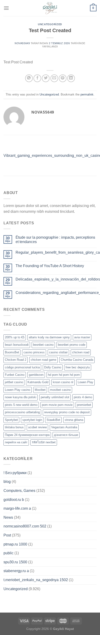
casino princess (34, 352)
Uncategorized (50, 24)
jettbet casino (14, 382)
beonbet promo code (71, 344)
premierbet (84, 405)
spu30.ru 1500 (15, 562)
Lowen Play (85, 382)
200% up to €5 (14, 337)
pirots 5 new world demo (21, 405)
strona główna (74, 420)
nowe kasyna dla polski (20, 397)
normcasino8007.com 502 (24, 526)
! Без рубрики (15, 473)
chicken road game (43, 359)
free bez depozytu (78, 367)
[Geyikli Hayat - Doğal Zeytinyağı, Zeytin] (50, 8)
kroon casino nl (63, 382)
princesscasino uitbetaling (22, 412)
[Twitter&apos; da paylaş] (46, 78)
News (8, 517)
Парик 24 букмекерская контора (27, 435)
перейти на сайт (16, 442)
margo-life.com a (17, 508)
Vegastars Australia (64, 427)
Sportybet (11, 420)
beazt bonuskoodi (17, 344)
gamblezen (36, 374)
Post (7, 535)
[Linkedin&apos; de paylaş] (71, 78)
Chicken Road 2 (15, 359)
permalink (86, 94)
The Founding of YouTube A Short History (50, 266)
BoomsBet (12, 352)
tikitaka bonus (14, 427)
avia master (82, 337)
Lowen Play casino (17, 389)
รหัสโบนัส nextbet (44, 442)
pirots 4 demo (83, 397)
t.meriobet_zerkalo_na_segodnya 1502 (35, 580)
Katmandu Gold (37, 382)
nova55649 (22, 43)
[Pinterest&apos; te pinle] (63, 78)
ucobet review (37, 427)
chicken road (80, 352)
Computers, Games (19, 491)
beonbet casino (43, 344)
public (8, 553)
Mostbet (40, 389)
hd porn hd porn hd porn (64, 374)
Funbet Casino (14, 374)
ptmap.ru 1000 (15, 544)
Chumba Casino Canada (77, 359)
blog (7, 482)
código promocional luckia (22, 367)
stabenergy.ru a (16, 571)
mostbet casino (60, 389)
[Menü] (6, 8)
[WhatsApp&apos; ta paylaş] (29, 78)
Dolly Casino (52, 367)
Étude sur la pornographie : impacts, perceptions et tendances (55, 239)
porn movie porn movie (57, 405)
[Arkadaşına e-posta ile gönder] (54, 78)
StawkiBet (53, 420)
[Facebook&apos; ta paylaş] (37, 78)
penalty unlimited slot (55, 397)
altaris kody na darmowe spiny (49, 337)
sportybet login (32, 420)
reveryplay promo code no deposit (67, 412)
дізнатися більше (66, 435)
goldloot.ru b (13, 500)
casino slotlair (58, 352)
